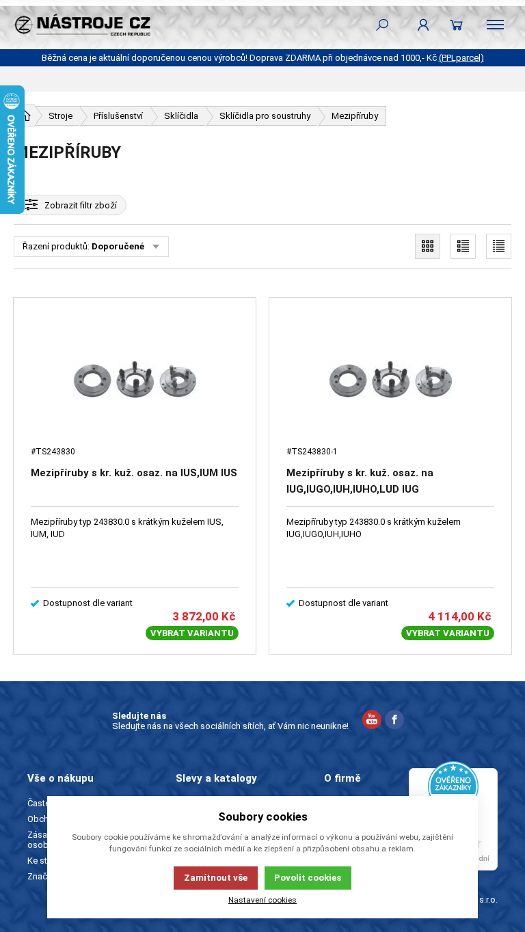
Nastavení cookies (262, 900)
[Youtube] (371, 721)
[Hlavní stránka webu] (24, 115)
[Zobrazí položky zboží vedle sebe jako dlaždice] (427, 246)
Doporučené (118, 246)
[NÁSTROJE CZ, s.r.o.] (82, 24)
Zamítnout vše (215, 878)
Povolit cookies (307, 878)
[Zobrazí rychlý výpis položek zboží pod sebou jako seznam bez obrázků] (498, 246)
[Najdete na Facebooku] (394, 721)
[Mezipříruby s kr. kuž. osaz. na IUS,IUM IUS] (135, 379)
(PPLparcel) (461, 58)
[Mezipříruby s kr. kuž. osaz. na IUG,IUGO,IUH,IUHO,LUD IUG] (390, 379)
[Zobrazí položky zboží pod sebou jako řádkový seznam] (463, 246)
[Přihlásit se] (423, 24)
